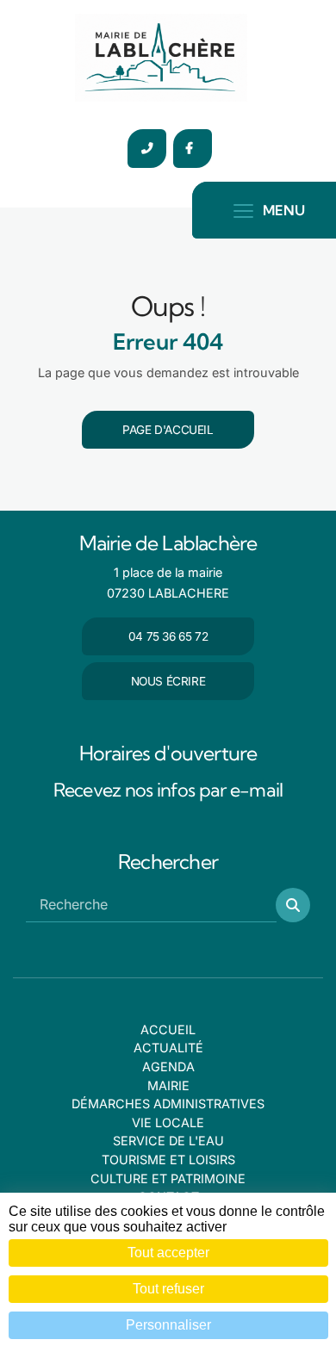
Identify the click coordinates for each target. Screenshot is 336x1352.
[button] (293, 905)
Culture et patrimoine (168, 1178)
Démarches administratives (168, 1103)
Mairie (168, 1085)
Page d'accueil (167, 430)
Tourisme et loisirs (168, 1159)
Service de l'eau (168, 1140)
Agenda (168, 1066)
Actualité (168, 1047)
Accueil (168, 1029)
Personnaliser (168, 1325)
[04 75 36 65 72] (147, 148)
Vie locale (168, 1122)
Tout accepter (168, 1252)
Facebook (192, 148)
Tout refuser (168, 1288)
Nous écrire (168, 681)
